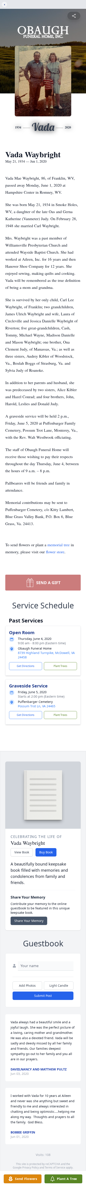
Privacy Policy (30, 1167)
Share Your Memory (28, 921)
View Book (21, 852)
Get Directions (25, 666)
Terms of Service (55, 1167)
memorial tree (58, 544)
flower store (55, 551)
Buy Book (46, 852)
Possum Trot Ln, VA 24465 (36, 706)
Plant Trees (60, 666)
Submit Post (43, 996)
